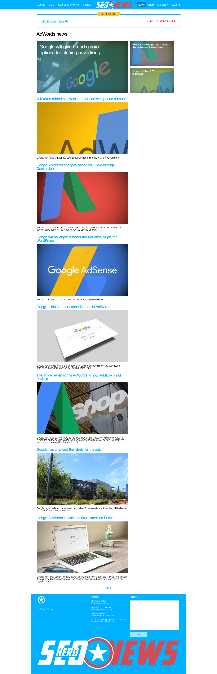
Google (41, 4)
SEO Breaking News (52, 22)
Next (108, 588)
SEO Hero (49, 609)
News (141, 4)
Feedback (134, 597)
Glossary (162, 4)
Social (86, 4)
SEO (51, 4)
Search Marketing (68, 4)
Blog (151, 4)
